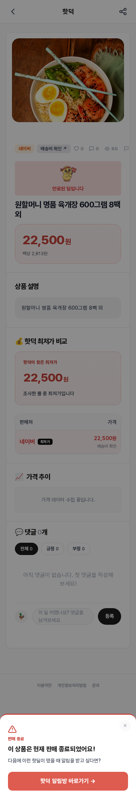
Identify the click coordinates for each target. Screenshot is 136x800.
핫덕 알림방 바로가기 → (68, 781)
